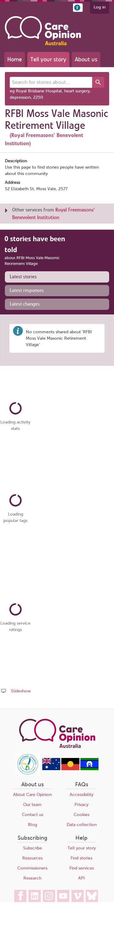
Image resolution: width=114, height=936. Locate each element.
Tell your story (48, 59)
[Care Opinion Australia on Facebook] (20, 896)
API (81, 878)
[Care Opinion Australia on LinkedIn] (35, 896)
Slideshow (21, 691)
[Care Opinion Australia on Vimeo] (77, 896)
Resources (32, 858)
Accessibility (81, 794)
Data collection (82, 824)
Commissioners (32, 868)
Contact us (32, 814)
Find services (81, 868)
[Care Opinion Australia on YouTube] (63, 896)
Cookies (81, 814)
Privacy (81, 804)
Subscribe (32, 848)
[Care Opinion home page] (43, 30)
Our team (32, 804)
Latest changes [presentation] (25, 304)
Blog (32, 824)
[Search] (98, 82)
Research (32, 878)
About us (86, 59)
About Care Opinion (32, 794)
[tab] (57, 277)
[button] (78, 7)
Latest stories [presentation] (23, 277)
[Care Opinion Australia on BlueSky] (92, 896)
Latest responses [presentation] (27, 290)
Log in (99, 7)
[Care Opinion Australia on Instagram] (49, 896)
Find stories (81, 858)
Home (14, 59)
